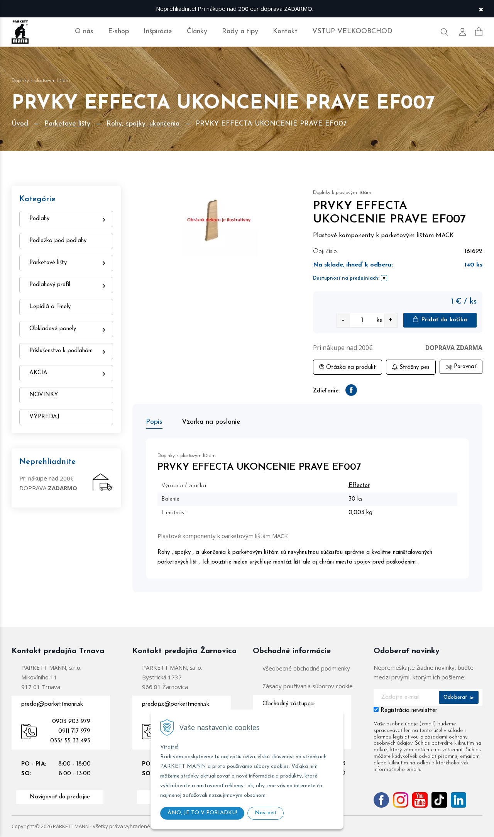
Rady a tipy (240, 31)
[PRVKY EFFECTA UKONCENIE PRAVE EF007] (217, 221)
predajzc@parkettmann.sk (175, 704)
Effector (359, 486)
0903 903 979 (71, 722)
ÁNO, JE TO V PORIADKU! (202, 813)
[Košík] (478, 31)
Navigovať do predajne (60, 797)
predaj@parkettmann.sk (52, 704)
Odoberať (456, 697)
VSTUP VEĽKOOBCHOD (352, 31)
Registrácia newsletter (409, 710)
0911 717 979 (74, 731)
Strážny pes (414, 367)
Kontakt (285, 31)
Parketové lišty (67, 124)
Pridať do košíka (443, 320)
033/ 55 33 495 (70, 741)
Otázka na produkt (350, 367)
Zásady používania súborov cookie (307, 686)
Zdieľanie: (326, 391)
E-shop (118, 31)
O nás (84, 31)
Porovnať (464, 367)
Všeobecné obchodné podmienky (306, 668)
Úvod (20, 124)
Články (197, 31)
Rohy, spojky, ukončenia (143, 124)
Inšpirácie (158, 31)
